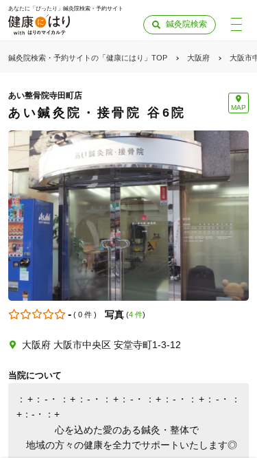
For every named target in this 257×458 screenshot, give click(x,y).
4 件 (136, 314)
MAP (238, 107)
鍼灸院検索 (186, 24)
